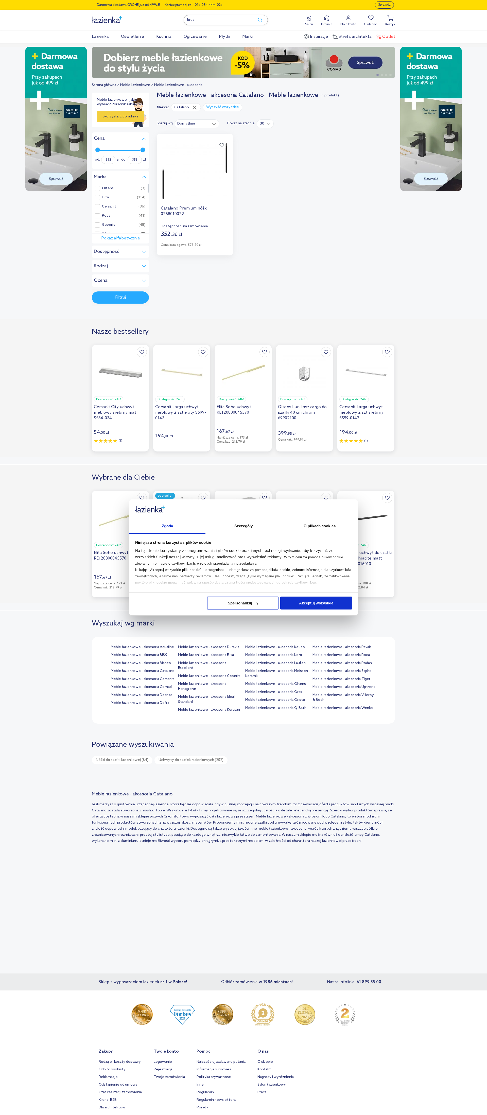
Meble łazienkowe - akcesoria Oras (273, 692)
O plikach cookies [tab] (320, 526)
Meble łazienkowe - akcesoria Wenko (342, 708)
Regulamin (205, 1092)
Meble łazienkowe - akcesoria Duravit (208, 647)
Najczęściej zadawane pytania (221, 1062)
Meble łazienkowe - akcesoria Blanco (141, 663)
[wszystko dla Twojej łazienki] (118, 17)
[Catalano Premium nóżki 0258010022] (195, 171)
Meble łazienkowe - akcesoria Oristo (275, 700)
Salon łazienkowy (271, 1085)
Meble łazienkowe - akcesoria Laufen (275, 663)
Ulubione (370, 24)
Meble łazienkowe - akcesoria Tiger (341, 679)
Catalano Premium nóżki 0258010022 (184, 211)
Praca (262, 1092)
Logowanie (163, 1062)
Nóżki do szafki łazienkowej (122, 760)
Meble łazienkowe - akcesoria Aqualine (142, 647)
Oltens (108, 188)
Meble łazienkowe (135, 85)
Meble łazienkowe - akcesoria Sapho (342, 671)
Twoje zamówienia (169, 1077)
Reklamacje (108, 1077)
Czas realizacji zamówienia (120, 1092)
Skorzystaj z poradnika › (120, 118)
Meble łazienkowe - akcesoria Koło (273, 655)
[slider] (97, 149)
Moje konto (348, 24)
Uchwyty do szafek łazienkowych (191, 760)
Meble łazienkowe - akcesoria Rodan (342, 663)
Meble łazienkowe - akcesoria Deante (141, 695)
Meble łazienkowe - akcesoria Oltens (275, 684)
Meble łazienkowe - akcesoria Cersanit (142, 679)
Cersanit (109, 206)
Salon (309, 24)
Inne (200, 1085)
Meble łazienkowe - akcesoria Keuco (275, 647)
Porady (202, 1107)
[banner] (56, 119)
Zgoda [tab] (167, 526)
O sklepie (265, 1062)
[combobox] (197, 123)
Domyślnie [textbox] (186, 123)
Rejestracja (163, 1069)
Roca (106, 216)
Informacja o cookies (214, 1069)
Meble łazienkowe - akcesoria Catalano (143, 671)
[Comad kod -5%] (243, 62)
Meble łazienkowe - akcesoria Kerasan (209, 710)
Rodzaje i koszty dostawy (120, 1062)
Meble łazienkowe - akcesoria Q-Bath (275, 708)
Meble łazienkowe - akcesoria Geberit (209, 676)
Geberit (108, 225)
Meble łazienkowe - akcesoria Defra (140, 703)
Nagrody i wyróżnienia (275, 1077)
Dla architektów (112, 1107)
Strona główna (104, 85)
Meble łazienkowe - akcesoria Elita (206, 655)
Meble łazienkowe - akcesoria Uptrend (343, 687)
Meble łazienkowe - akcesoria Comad (141, 687)
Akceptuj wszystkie (316, 603)
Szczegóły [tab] (243, 526)
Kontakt (264, 1069)
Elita (105, 197)
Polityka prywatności (214, 1077)
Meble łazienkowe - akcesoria (178, 85)
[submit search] (258, 20)
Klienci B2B (108, 1100)
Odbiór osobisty (112, 1069)
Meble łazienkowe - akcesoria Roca (341, 655)
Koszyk (390, 24)
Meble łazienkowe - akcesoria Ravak (341, 647)
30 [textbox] (262, 123)
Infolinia (326, 24)
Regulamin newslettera (216, 1100)
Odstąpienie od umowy (118, 1085)
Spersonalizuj (240, 603)
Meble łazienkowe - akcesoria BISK (139, 655)
